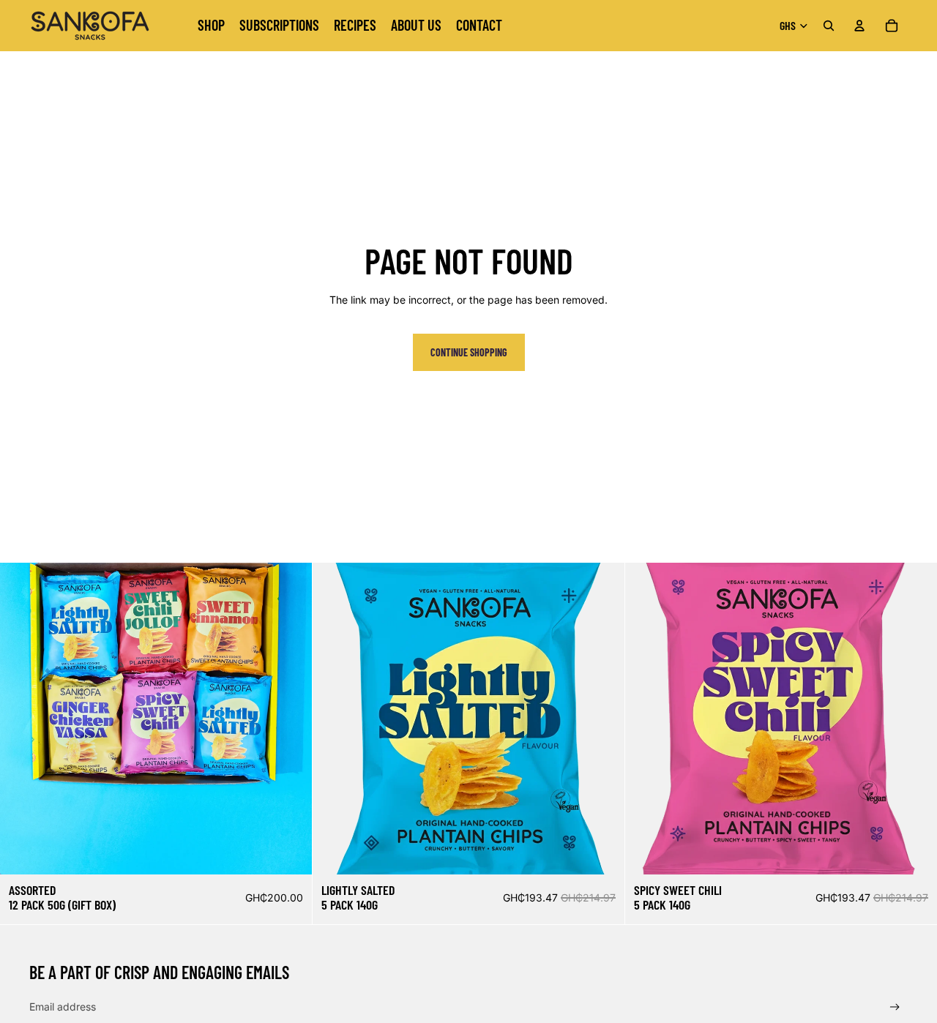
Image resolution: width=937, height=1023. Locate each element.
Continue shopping (468, 352)
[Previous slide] (22, 718)
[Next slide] (290, 718)
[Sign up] (895, 1007)
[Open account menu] (859, 26)
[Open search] (829, 26)
